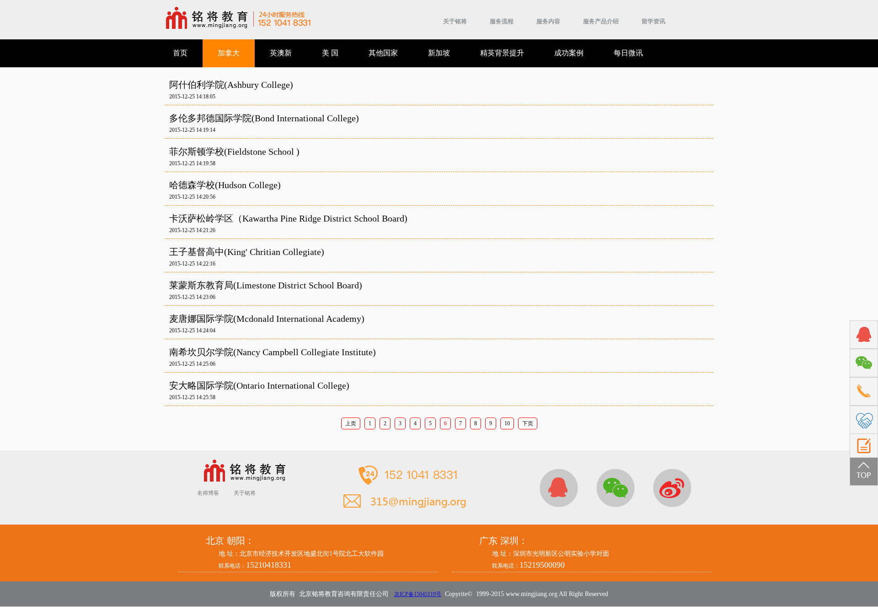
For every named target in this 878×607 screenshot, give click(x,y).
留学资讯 (653, 21)
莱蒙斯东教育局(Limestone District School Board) (265, 285)
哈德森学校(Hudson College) (225, 185)
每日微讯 (628, 53)
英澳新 (281, 53)
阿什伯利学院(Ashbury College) (231, 85)
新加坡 (439, 53)
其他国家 (383, 53)
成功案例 (569, 53)
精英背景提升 (502, 53)
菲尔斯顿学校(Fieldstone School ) (234, 151)
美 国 (330, 53)
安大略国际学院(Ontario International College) (259, 385)
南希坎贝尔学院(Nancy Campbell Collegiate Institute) (272, 352)
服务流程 (502, 21)
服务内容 (548, 21)
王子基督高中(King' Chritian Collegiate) (246, 252)
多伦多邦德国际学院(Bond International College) (264, 118)
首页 (180, 53)
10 (507, 423)
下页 (527, 423)
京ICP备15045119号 (417, 594)
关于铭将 (455, 21)
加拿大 (229, 53)
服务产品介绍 (601, 21)
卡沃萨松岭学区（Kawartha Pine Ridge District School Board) (288, 218)
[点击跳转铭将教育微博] (672, 488)
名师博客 (208, 493)
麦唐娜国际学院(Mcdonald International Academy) (266, 319)
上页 (350, 423)
